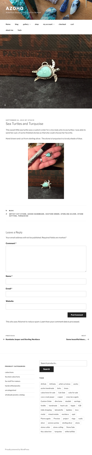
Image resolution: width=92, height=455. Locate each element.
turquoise (23, 216)
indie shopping (46, 410)
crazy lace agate (72, 397)
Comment (11, 243)
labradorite (59, 410)
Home (8, 24)
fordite (43, 406)
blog (16, 24)
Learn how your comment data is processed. (60, 322)
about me (9, 30)
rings (73, 419)
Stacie (31, 120)
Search (46, 369)
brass (66, 388)
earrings (77, 401)
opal (73, 414)
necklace (65, 414)
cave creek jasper (47, 397)
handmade (53, 406)
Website (10, 301)
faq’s (19, 30)
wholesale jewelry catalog (15, 395)
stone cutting (58, 427)
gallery (26, 24)
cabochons (9, 372)
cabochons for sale (48, 393)
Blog (11, 210)
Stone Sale (70, 427)
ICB (79, 406)
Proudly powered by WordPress (17, 449)
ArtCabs (52, 384)
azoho (15, 8)
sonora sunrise (53, 423)
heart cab (64, 406)
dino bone (58, 401)
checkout (62, 24)
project (66, 419)
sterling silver (68, 214)
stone (77, 423)
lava (76, 410)
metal (43, 414)
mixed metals (53, 414)
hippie (73, 406)
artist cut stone (17, 214)
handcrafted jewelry (12, 386)
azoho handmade (36, 214)
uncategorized (10, 390)
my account (47, 24)
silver (43, 423)
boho (59, 388)
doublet (68, 401)
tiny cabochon (46, 431)
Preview (57, 419)
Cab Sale (61, 393)
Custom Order (53, 214)
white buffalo (70, 431)
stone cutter (45, 427)
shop (37, 24)
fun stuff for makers (12, 381)
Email (9, 289)
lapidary (69, 410)
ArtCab (43, 384)
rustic (80, 419)
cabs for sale (73, 393)
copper (60, 397)
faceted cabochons (12, 377)
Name (9, 276)
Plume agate (46, 419)
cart (72, 24)
